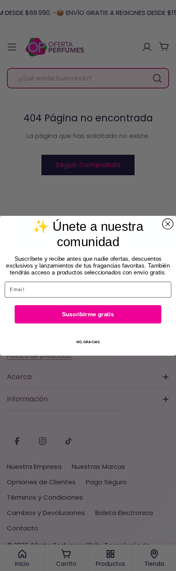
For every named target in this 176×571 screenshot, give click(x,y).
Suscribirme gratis (88, 314)
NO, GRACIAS (88, 342)
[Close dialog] (167, 223)
